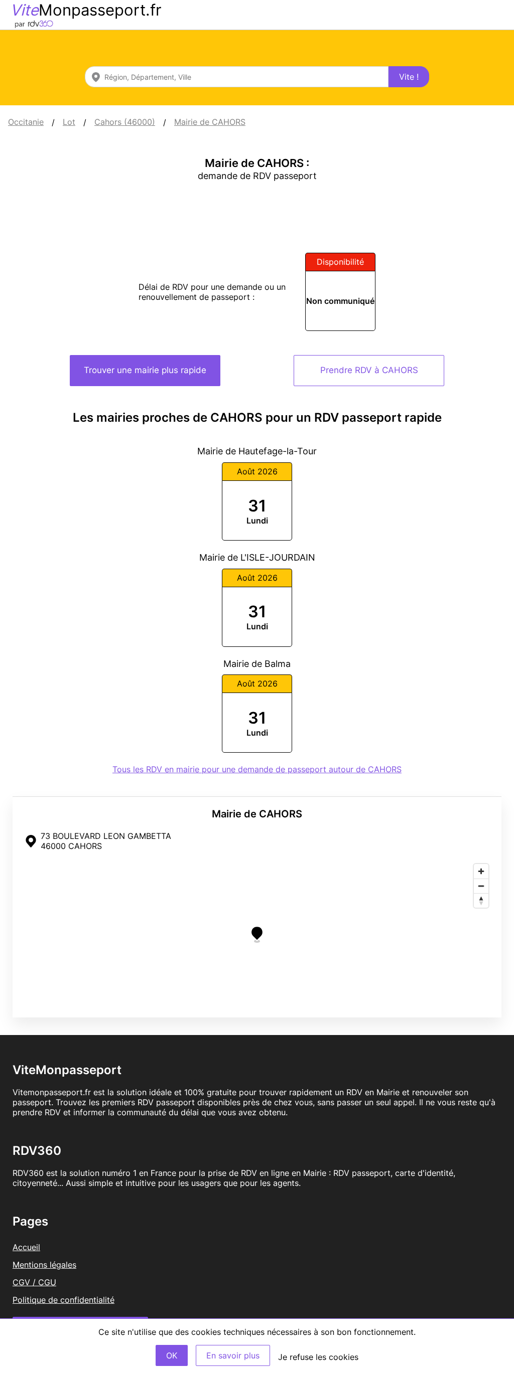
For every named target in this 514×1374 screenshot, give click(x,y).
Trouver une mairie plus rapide (145, 370)
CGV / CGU (34, 1282)
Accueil (26, 1247)
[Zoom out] (481, 886)
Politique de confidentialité (63, 1300)
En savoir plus (233, 1355)
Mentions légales (44, 1265)
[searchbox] (237, 76)
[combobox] (237, 76)
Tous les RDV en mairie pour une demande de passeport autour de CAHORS (257, 769)
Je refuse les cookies (318, 1357)
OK (171, 1355)
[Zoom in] (481, 871)
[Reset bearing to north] (481, 900)
